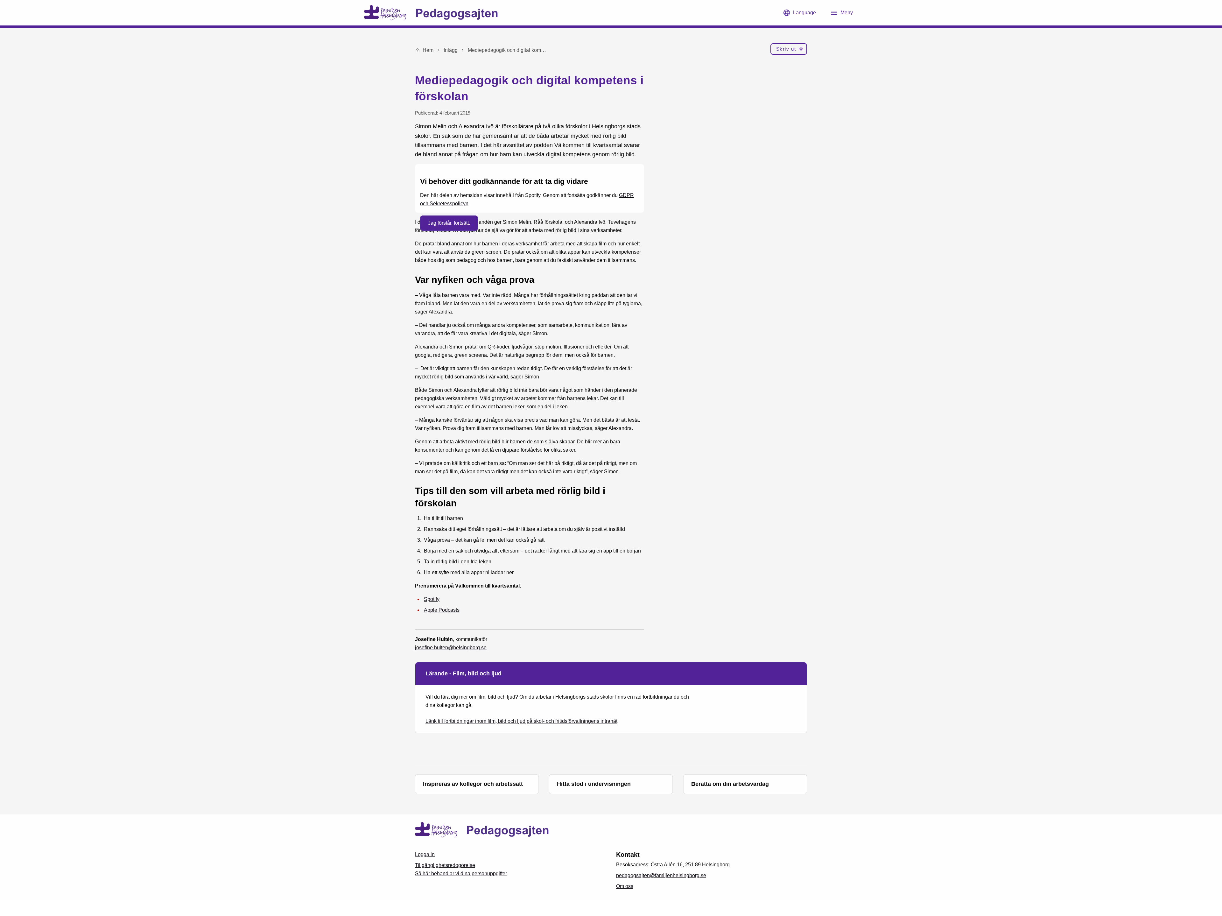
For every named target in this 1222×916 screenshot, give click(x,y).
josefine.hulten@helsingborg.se (451, 647)
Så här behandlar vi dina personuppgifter (461, 873)
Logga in (425, 854)
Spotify (431, 599)
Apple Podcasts (442, 610)
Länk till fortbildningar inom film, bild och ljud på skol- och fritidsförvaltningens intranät (521, 721)
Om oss (624, 886)
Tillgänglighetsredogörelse (445, 865)
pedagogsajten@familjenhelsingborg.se (661, 875)
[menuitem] (788, 50)
